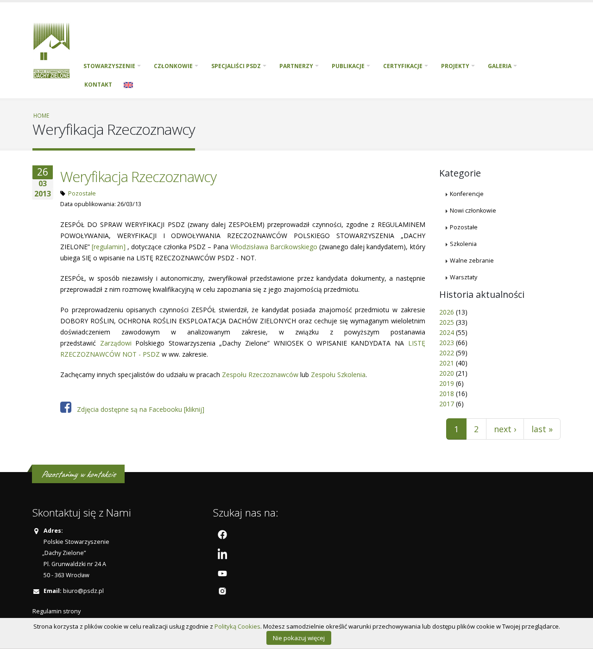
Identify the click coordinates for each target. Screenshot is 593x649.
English (128, 85)
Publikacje (348, 66)
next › (505, 429)
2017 (446, 403)
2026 (446, 312)
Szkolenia (463, 244)
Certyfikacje (403, 66)
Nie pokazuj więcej (299, 638)
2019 (446, 383)
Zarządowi (116, 343)
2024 (446, 332)
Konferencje (467, 194)
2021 (446, 363)
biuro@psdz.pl (83, 591)
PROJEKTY (455, 66)
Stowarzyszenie (109, 66)
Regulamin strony (56, 611)
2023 (446, 342)
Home (41, 115)
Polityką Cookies (237, 626)
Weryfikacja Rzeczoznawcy (138, 176)
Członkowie (173, 66)
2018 (446, 393)
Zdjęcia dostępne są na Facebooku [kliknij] (137, 409)
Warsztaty (463, 277)
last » (542, 429)
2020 (446, 373)
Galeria (499, 66)
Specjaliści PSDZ (236, 66)
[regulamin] (109, 246)
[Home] (54, 49)
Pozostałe (82, 193)
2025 (446, 322)
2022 (446, 352)
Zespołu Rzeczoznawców (260, 374)
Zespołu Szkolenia (338, 374)
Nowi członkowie (473, 210)
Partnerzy (296, 66)
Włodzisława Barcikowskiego (273, 246)
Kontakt (98, 84)
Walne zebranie (472, 261)
